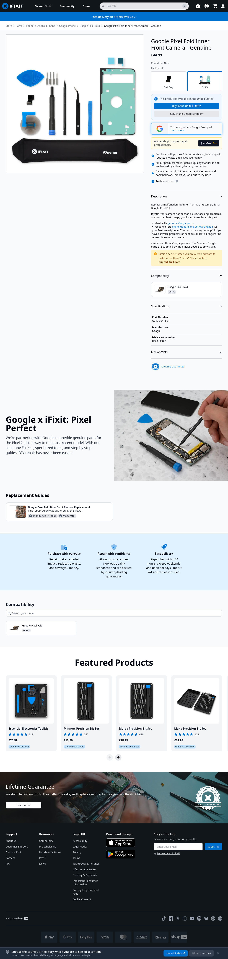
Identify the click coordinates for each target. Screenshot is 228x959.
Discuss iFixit (13, 852)
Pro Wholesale (47, 846)
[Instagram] (185, 918)
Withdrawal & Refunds (86, 863)
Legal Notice (80, 846)
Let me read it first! (168, 853)
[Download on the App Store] (120, 842)
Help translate (14, 918)
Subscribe (213, 846)
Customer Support (17, 846)
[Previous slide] (110, 757)
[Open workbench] (198, 6)
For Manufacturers (50, 852)
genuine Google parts (181, 223)
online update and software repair (192, 226)
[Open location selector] (206, 6)
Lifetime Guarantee (84, 869)
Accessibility (80, 841)
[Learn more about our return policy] (177, 181)
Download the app (119, 834)
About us (11, 841)
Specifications (160, 306)
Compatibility (160, 276)
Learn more (23, 805)
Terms (76, 858)
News (42, 863)
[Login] (223, 6)
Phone (29, 25)
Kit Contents (159, 352)
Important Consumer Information (85, 882)
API (8, 863)
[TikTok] (164, 918)
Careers (10, 858)
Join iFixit (208, 143)
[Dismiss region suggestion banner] (218, 953)
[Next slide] (118, 757)
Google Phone (67, 25)
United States (174, 953)
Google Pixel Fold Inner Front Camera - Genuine (132, 25)
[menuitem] (43, 6)
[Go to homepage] (14, 6)
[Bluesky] (206, 918)
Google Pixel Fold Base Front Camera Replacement (59, 507)
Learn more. (177, 130)
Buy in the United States (186, 106)
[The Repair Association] (220, 918)
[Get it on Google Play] (120, 854)
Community (46, 841)
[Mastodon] (199, 918)
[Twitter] (178, 918)
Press (42, 858)
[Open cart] (215, 6)
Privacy (77, 852)
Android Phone (46, 25)
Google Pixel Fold (90, 25)
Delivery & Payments (85, 875)
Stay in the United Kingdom (186, 113)
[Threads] (213, 918)
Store (9, 25)
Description (159, 196)
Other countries (201, 953)
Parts (19, 25)
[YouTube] (192, 918)
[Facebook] (171, 918)
